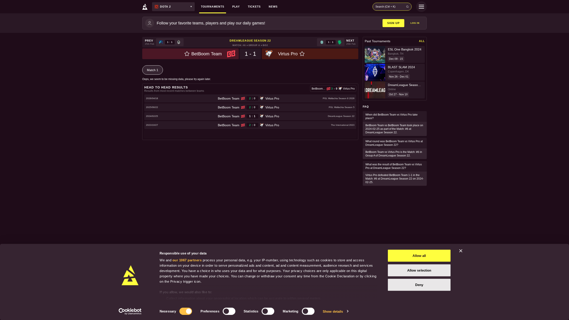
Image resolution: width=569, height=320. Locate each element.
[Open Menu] (421, 6)
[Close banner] (460, 250)
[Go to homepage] (145, 7)
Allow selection (419, 270)
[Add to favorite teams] (187, 53)
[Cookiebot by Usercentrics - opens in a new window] (130, 311)
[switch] (229, 311)
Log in (415, 23)
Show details (333, 311)
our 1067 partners (187, 260)
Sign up (393, 23)
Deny (419, 285)
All (422, 41)
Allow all (419, 256)
